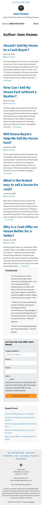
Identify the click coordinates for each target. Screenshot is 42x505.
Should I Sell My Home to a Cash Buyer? (20, 47)
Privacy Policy (21, 459)
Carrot (32, 502)
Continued (7, 80)
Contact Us (30, 453)
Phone (8, 359)
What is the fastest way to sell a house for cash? (20, 185)
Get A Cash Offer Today (21, 2)
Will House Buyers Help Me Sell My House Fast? (20, 138)
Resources (35, 456)
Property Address (12, 351)
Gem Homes (10, 57)
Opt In (7, 376)
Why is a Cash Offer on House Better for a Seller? (20, 231)
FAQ (16, 456)
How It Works (8, 456)
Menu (36, 23)
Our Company (24, 456)
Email (8, 368)
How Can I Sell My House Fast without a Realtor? (20, 92)
